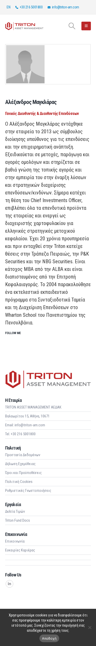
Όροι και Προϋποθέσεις (23, 472)
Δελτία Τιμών (15, 511)
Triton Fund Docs (17, 520)
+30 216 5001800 (31, 7)
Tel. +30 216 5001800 (20, 434)
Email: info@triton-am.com (25, 425)
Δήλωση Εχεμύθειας (20, 464)
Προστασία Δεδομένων (22, 455)
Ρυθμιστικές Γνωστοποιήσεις (28, 490)
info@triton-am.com (65, 7)
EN (8, 7)
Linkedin (9, 584)
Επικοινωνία (15, 541)
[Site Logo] (24, 26)
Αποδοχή (49, 638)
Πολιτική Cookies (19, 481)
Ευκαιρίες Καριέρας (20, 550)
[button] (72, 26)
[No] (89, 627)
